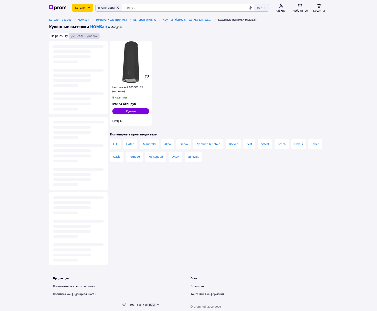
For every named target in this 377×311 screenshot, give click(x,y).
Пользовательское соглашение (74, 286)
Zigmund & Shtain (208, 144)
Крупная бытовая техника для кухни (187, 19)
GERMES (193, 156)
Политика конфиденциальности (74, 294)
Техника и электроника (111, 19)
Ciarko (183, 144)
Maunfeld (149, 144)
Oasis (116, 156)
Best (249, 144)
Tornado (134, 156)
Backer (233, 144)
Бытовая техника (144, 19)
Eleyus (298, 144)
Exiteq (130, 144)
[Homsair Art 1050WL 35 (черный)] (131, 62)
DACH (175, 156)
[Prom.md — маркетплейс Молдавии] (57, 7)
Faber (315, 144)
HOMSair (84, 19)
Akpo (167, 144)
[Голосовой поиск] (250, 7)
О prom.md (198, 286)
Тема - (138, 304)
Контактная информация (207, 294)
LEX (115, 144)
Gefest (265, 144)
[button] (130, 111)
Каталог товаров (60, 19)
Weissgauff (155, 156)
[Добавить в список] (147, 77)
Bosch (282, 144)
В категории (106, 7)
